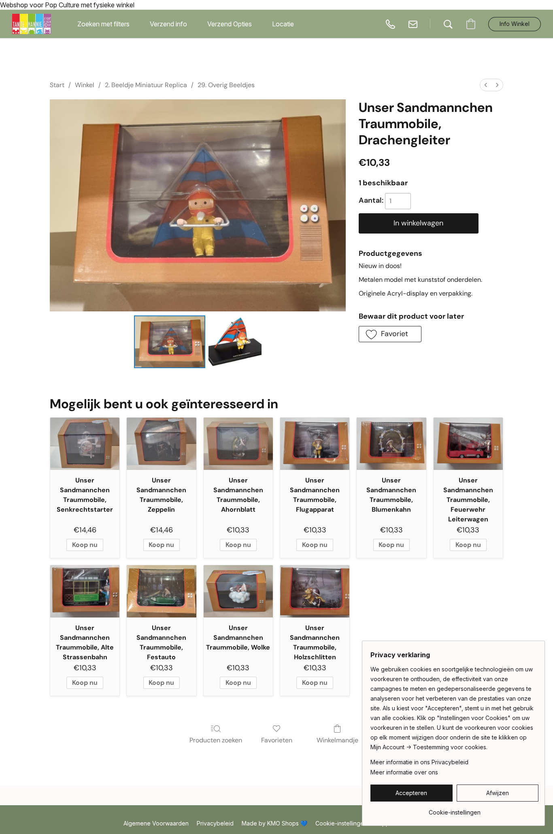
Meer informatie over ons (404, 772)
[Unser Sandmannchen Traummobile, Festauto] (161, 591)
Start (57, 85)
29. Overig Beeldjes (226, 85)
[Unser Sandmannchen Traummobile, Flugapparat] (314, 444)
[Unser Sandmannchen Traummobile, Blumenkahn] (391, 444)
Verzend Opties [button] (229, 24)
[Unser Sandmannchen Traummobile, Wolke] (238, 591)
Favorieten (276, 740)
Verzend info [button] (168, 24)
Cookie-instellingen (341, 823)
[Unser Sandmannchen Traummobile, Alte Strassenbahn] (84, 591)
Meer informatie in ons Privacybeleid (419, 762)
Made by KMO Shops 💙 (274, 823)
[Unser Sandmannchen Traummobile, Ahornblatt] (238, 444)
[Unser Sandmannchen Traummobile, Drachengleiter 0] (170, 341)
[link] (454, 809)
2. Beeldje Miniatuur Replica (146, 85)
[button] (31, 24)
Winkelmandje (337, 740)
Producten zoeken (215, 740)
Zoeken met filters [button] (103, 24)
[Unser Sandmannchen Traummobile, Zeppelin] (161, 444)
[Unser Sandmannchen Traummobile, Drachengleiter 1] (234, 341)
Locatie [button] (283, 24)
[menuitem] (485, 85)
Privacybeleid (215, 823)
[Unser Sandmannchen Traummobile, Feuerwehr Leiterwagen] (468, 444)
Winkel (84, 85)
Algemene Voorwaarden (156, 823)
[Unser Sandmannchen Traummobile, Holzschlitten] (314, 591)
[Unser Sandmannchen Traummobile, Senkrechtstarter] (84, 444)
